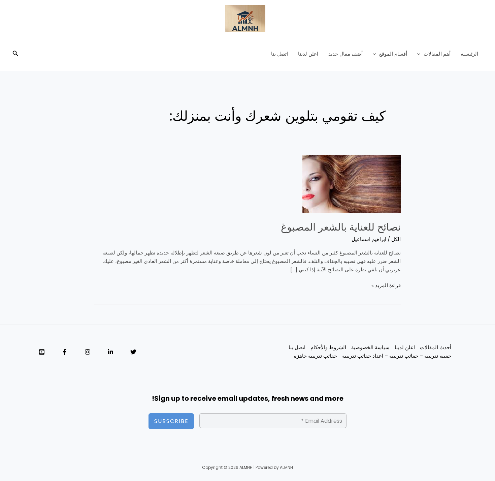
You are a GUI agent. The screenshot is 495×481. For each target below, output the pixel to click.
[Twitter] (133, 352)
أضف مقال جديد (345, 53)
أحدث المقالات (435, 347)
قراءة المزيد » (386, 285)
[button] (420, 54)
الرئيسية (469, 53)
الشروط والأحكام (328, 347)
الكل (396, 239)
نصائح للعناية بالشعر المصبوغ (341, 227)
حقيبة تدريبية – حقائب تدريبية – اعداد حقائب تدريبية (396, 355)
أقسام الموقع (393, 53)
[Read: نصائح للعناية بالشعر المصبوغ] (351, 183)
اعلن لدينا (308, 53)
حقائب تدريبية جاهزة (315, 355)
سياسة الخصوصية (370, 347)
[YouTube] (42, 352)
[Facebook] (65, 352)
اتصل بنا (279, 53)
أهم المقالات (437, 53)
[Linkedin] (110, 352)
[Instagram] (88, 352)
